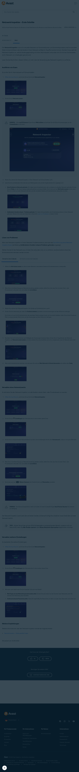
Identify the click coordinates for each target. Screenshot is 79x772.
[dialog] (39, 386)
